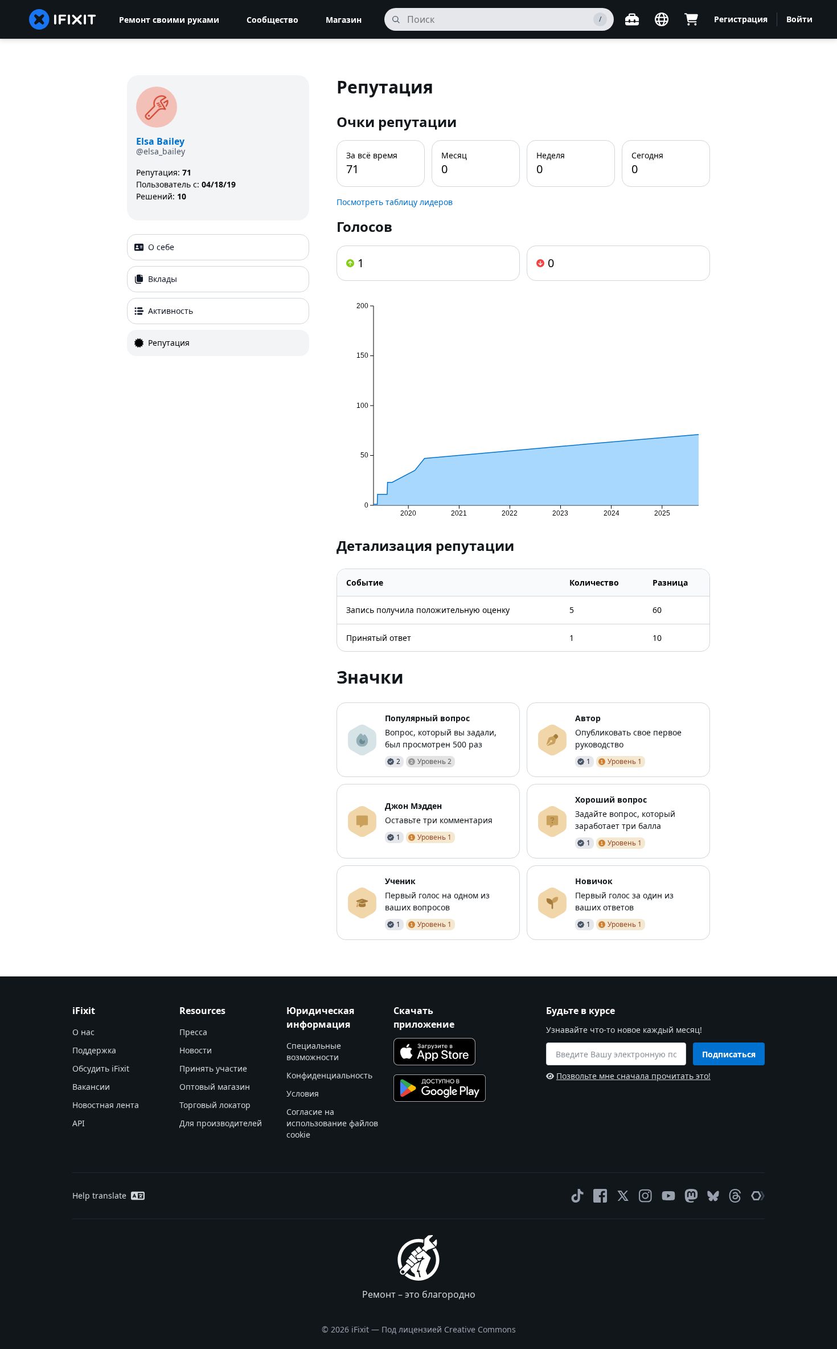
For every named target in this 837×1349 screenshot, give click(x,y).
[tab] (218, 247)
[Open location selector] (661, 19)
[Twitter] (623, 1196)
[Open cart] (691, 19)
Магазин (344, 19)
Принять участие (213, 1068)
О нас (83, 1032)
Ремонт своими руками (169, 19)
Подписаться (729, 1054)
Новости (195, 1050)
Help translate (99, 1195)
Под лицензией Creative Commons (448, 1329)
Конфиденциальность (329, 1075)
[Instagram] (646, 1196)
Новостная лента (105, 1104)
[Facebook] (600, 1196)
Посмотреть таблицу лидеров (395, 202)
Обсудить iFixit (100, 1068)
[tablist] (218, 295)
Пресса (193, 1032)
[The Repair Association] (758, 1196)
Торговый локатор (215, 1104)
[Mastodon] (691, 1196)
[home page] (62, 19)
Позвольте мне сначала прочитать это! (633, 1075)
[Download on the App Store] (434, 1051)
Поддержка (94, 1050)
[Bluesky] (713, 1196)
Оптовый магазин (214, 1086)
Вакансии (91, 1086)
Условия (302, 1093)
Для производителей (220, 1123)
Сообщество (272, 19)
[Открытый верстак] (632, 19)
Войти (799, 19)
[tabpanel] (523, 507)
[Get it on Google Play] (439, 1088)
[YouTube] (668, 1196)
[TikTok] (577, 1196)
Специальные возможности (313, 1051)
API (78, 1123)
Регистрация (741, 19)
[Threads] (735, 1196)
